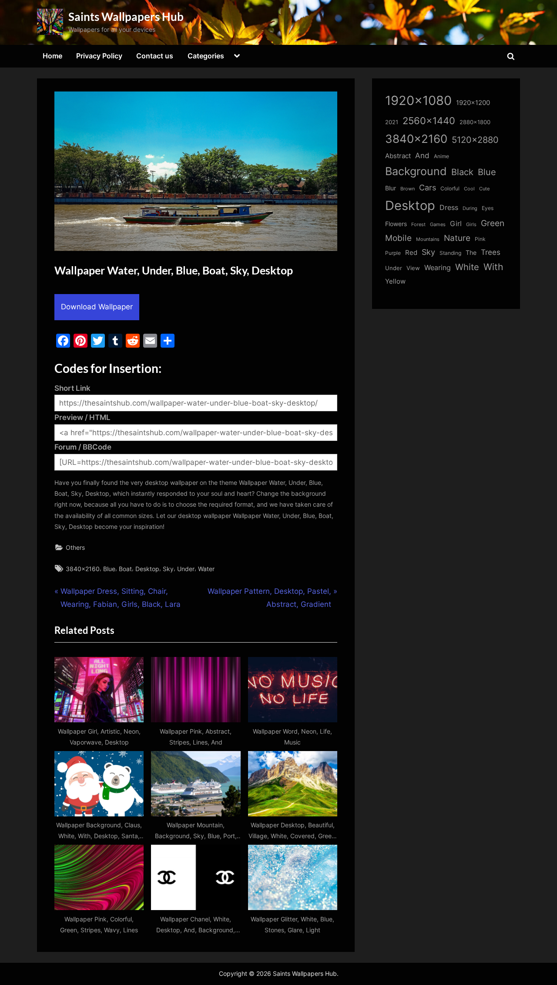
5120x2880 (475, 140)
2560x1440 (429, 120)
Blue (109, 568)
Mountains (428, 239)
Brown (407, 189)
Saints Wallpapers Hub (126, 16)
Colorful (450, 188)
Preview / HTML (82, 417)
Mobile (398, 238)
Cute (484, 189)
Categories (206, 55)
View (413, 268)
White (467, 266)
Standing (450, 253)
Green (492, 223)
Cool (469, 189)
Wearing (437, 267)
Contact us (154, 55)
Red (411, 252)
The (471, 252)
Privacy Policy (99, 55)
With (493, 266)
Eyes (487, 208)
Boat (125, 568)
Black (462, 172)
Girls (471, 224)
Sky (168, 568)
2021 (391, 122)
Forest (418, 224)
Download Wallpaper (97, 306)
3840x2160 (83, 568)
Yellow (395, 281)
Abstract (398, 156)
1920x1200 (473, 103)
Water (206, 568)
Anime (441, 156)
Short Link (72, 388)
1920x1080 (418, 100)
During (470, 208)
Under (186, 568)
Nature (457, 238)
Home (52, 55)
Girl (456, 224)
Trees (490, 252)
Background (416, 171)
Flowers (396, 223)
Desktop (147, 568)
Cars (427, 187)
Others (75, 547)
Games (438, 224)
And (422, 155)
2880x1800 (475, 122)
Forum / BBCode (82, 447)
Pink (480, 239)
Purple (393, 253)
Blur (390, 188)
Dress (449, 207)
